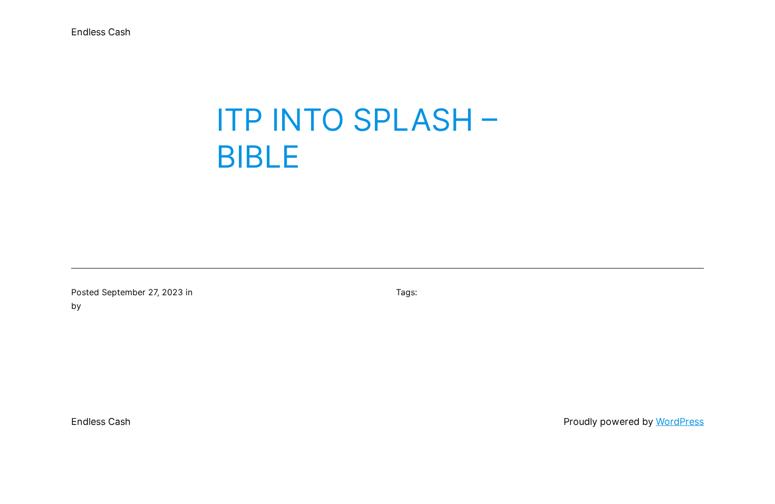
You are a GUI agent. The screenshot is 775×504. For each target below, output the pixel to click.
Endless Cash (101, 31)
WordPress (680, 421)
